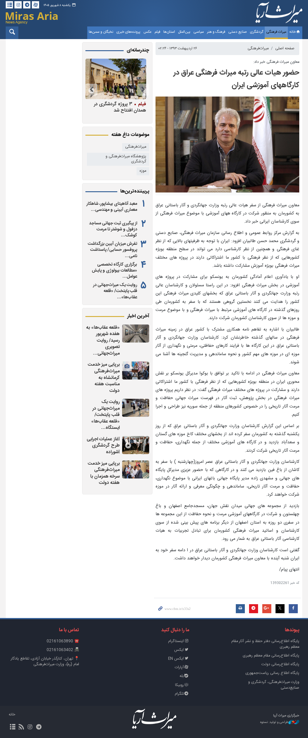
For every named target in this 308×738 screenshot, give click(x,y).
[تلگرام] (26, 4)
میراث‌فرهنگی (258, 48)
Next (91, 90)
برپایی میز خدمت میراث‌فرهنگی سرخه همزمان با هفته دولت (104, 473)
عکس (147, 32)
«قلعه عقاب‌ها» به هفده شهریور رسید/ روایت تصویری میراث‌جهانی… (103, 340)
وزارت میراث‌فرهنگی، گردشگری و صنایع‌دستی (273, 685)
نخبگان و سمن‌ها (101, 32)
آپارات (179, 667)
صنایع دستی (237, 32)
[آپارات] (35, 4)
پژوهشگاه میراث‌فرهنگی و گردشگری (126, 159)
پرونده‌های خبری (128, 32)
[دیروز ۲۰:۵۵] (135, 370)
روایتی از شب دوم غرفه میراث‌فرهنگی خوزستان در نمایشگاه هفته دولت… (118, 110)
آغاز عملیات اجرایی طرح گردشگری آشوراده (103, 445)
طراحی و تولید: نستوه (274, 722)
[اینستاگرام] (18, 4)
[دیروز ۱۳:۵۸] (135, 469)
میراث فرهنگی (276, 32)
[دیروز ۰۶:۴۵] (115, 79)
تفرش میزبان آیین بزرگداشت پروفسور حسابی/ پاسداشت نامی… (112, 250)
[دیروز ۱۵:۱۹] (135, 445)
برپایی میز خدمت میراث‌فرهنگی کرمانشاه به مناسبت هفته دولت (104, 377)
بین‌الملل (184, 32)
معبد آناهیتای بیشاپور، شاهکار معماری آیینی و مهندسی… (111, 207)
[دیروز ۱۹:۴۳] (135, 408)
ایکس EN (176, 659)
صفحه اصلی (284, 48)
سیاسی (198, 32)
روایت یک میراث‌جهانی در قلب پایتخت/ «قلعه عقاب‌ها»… (115, 291)
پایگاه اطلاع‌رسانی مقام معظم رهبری (271, 656)
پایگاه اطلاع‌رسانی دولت (280, 664)
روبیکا (179, 685)
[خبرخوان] (21, 727)
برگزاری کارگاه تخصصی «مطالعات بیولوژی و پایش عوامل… (114, 270)
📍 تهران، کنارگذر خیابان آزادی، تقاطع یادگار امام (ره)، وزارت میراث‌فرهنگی (45, 662)
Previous (143, 90)
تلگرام (179, 694)
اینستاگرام (176, 641)
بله (182, 676)
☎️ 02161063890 (63, 641)
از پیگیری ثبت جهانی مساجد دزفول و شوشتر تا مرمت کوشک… (113, 229)
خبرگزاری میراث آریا (278, 14)
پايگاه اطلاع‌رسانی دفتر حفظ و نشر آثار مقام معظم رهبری (265, 644)
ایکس (179, 650)
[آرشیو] (9, 4)
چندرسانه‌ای (138, 50)
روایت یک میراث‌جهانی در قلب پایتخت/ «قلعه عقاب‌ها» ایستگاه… (105, 415)
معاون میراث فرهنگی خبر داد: (276, 62)
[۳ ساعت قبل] (135, 333)
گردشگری (256, 32)
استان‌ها (169, 32)
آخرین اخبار (138, 316)
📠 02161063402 (63, 650)
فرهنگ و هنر (216, 32)
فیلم (157, 32)
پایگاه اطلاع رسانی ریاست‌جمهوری (272, 673)
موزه (143, 171)
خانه (292, 32)
